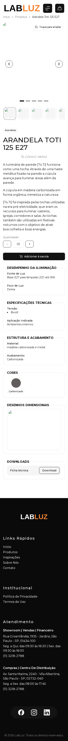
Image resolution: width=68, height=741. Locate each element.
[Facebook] (21, 712)
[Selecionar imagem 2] (23, 114)
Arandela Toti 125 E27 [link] (46, 17)
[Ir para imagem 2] (28, 101)
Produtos (21, 17)
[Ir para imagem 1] (22, 101)
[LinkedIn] (46, 712)
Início (6, 17)
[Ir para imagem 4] (40, 101)
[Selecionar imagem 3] (37, 114)
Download (49, 470)
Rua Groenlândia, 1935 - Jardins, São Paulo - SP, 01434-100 (30, 639)
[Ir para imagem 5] (46, 101)
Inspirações (11, 557)
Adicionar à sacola (36, 256)
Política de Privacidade (20, 596)
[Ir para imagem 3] (34, 101)
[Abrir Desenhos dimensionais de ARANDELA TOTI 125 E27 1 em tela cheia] (34, 429)
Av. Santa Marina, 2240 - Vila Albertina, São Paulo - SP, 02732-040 (31, 676)
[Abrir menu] (47, 8)
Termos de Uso (14, 602)
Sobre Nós (11, 562)
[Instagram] (34, 712)
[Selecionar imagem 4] (51, 114)
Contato (9, 568)
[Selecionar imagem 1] (10, 114)
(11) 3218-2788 (13, 656)
